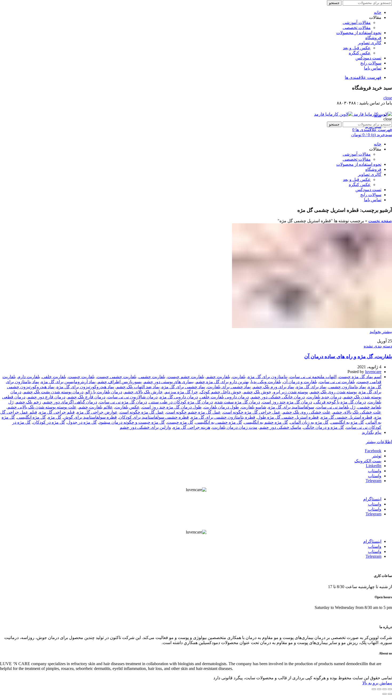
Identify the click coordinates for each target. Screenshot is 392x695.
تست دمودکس (368, 58)
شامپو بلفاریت (253, 407)
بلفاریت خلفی (54, 376)
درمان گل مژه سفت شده (237, 402)
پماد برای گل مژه (311, 387)
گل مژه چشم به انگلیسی (266, 422)
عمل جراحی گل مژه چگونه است (252, 412)
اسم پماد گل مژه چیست (360, 376)
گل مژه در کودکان (49, 422)
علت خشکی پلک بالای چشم (357, 412)
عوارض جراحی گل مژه (97, 412)
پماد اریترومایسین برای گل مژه (68, 381)
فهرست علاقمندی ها (363, 77)
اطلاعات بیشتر (379, 441)
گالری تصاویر (369, 43)
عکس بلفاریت (127, 407)
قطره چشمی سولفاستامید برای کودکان (154, 417)
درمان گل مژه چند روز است (287, 402)
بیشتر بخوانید (381, 331)
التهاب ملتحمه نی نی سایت (313, 376)
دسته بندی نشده (378, 346)
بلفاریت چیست (81, 376)
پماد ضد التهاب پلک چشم (137, 387)
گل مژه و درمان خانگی (323, 427)
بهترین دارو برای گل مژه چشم (222, 381)
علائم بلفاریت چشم (96, 407)
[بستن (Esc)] (390, 689)
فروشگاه (373, 37)
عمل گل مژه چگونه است (142, 412)
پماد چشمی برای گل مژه (183, 387)
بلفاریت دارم (29, 376)
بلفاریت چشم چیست (185, 376)
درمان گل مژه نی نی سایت (123, 402)
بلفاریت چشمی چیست (117, 376)
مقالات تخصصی (357, 27)
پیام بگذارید (371, 432)
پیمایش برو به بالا (377, 683)
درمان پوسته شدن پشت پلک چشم (53, 392)
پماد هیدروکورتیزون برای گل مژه (85, 387)
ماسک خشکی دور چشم (280, 427)
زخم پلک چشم (28, 402)
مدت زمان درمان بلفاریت (234, 427)
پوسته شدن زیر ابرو (290, 392)
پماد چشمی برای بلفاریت (229, 387)
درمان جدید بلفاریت (324, 397)
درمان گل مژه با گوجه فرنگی (340, 402)
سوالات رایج (370, 63)
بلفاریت (239, 376)
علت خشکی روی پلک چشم (307, 412)
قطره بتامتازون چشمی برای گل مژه (223, 417)
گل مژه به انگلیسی (347, 422)
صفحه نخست (380, 221)
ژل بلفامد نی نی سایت (335, 407)
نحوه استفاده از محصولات (358, 32)
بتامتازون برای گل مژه (267, 376)
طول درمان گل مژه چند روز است (172, 407)
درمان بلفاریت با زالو (104, 392)
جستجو (334, 3)
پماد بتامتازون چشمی (347, 387)
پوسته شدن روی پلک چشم (333, 392)
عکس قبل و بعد (357, 48)
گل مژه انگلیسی (31, 417)
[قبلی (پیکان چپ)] (390, 694)
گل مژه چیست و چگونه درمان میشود (132, 422)
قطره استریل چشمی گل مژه (346, 417)
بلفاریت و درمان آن (300, 381)
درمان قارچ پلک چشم (86, 397)
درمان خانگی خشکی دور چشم (278, 397)
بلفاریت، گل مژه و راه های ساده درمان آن (348, 356)
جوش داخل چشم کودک (220, 392)
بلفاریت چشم (218, 376)
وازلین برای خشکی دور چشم (145, 427)
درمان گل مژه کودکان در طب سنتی (181, 402)
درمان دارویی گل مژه (179, 397)
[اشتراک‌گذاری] (384, 689)
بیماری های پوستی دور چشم (169, 381)
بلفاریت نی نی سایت (337, 381)
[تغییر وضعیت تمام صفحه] (379, 689)
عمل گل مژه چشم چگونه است (193, 412)
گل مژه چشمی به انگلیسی (218, 422)
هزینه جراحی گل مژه (191, 427)
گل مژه (54, 417)
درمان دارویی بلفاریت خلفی (224, 397)
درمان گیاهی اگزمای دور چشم (70, 402)
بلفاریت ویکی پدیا (266, 381)
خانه (377, 12)
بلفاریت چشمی (152, 376)
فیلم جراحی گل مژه (57, 412)
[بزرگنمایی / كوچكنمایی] (374, 689)
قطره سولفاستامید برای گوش (90, 417)
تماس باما (372, 68)
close (387, 98)
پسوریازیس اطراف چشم (120, 381)
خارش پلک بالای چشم (143, 392)
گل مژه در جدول (82, 422)
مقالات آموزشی (357, 22)
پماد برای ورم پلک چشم (273, 387)
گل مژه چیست (180, 422)
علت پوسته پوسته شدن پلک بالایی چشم (42, 407)
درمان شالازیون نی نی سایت (132, 397)
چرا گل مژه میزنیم (181, 392)
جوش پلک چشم (257, 392)
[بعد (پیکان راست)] (384, 694)
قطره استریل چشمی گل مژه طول (288, 417)
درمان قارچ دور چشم (46, 397)
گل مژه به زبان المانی (309, 422)
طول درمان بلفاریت (221, 407)
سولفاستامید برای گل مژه (291, 407)
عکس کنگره (360, 53)
